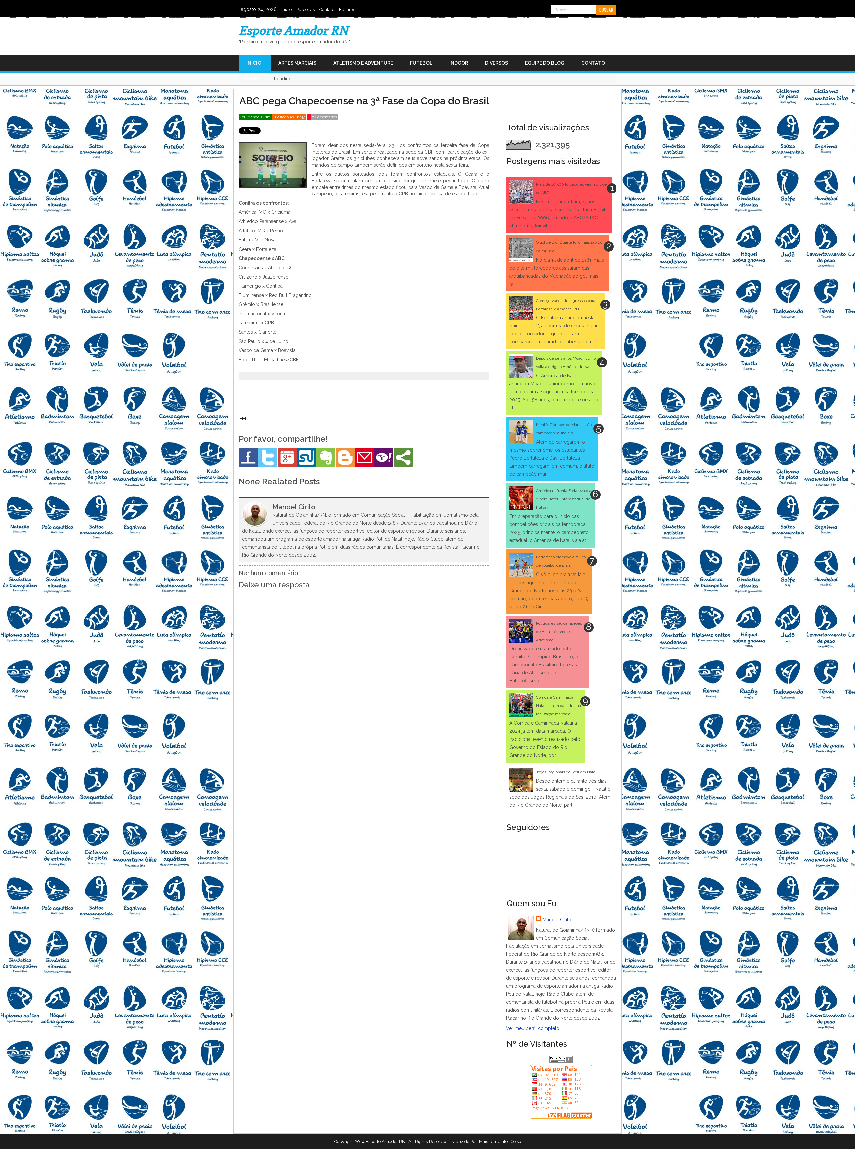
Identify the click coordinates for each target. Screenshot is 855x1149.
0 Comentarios (324, 117)
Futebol (421, 63)
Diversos (496, 63)
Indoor (458, 63)
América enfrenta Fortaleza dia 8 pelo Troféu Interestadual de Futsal (563, 499)
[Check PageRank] (561, 1061)
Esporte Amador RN (293, 30)
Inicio (286, 9)
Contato (326, 9)
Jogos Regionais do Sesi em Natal (566, 772)
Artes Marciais (297, 63)
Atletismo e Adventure (363, 63)
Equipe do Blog (544, 63)
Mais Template (493, 1141)
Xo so (516, 1141)
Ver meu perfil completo (532, 1028)
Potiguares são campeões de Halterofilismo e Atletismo (559, 631)
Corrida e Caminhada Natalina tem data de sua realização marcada (558, 705)
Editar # (347, 9)
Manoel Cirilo (557, 919)
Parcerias (305, 9)
